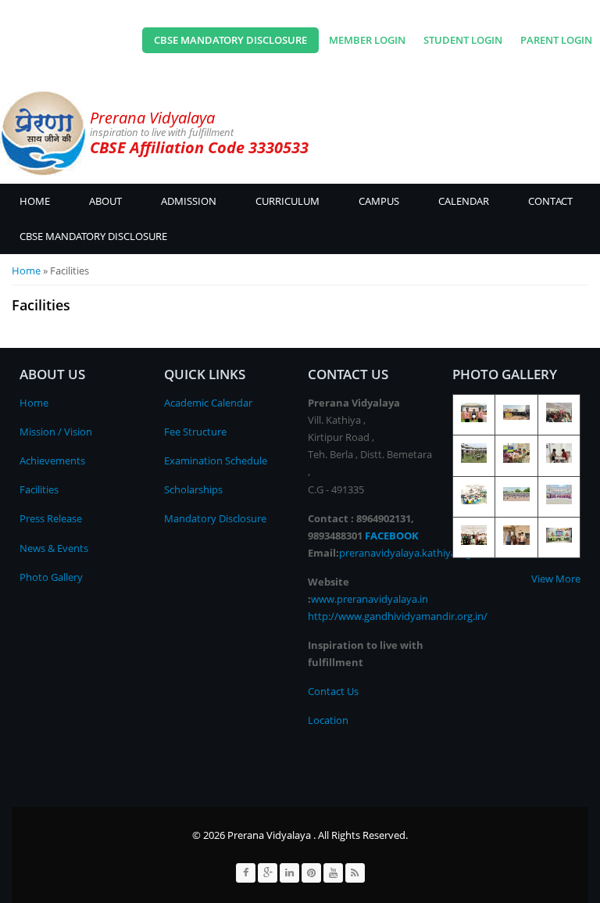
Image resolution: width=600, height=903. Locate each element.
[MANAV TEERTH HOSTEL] (559, 459)
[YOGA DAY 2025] (474, 459)
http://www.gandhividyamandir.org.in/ (398, 616)
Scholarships (193, 489)
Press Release (51, 518)
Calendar (463, 201)
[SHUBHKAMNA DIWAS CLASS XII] (474, 418)
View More (555, 579)
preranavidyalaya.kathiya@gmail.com (426, 553)
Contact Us (333, 691)
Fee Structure (195, 432)
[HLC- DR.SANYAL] (474, 541)
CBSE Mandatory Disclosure (230, 40)
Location (328, 720)
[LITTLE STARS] (474, 500)
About (105, 201)
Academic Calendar (208, 403)
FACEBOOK (392, 536)
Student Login (462, 40)
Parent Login (556, 40)
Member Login (367, 40)
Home (35, 201)
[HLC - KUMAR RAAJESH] (516, 541)
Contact (550, 201)
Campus (379, 201)
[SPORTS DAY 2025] (516, 416)
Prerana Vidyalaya (152, 117)
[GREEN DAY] (559, 539)
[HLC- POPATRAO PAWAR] (559, 500)
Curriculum (287, 201)
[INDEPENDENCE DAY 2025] (516, 497)
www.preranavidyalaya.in (369, 599)
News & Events (54, 548)
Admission (188, 201)
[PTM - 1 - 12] (516, 459)
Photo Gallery (51, 577)
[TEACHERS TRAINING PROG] (559, 418)
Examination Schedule (215, 460)
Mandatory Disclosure (215, 518)
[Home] (43, 133)
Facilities (39, 489)
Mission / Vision (56, 432)
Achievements (52, 460)
